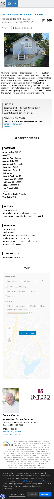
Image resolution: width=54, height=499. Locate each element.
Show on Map (28, 333)
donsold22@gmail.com (13, 124)
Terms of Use (38, 481)
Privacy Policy (23, 481)
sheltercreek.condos (11, 434)
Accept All (45, 494)
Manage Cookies (17, 494)
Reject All (32, 494)
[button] (2, 496)
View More (8, 126)
